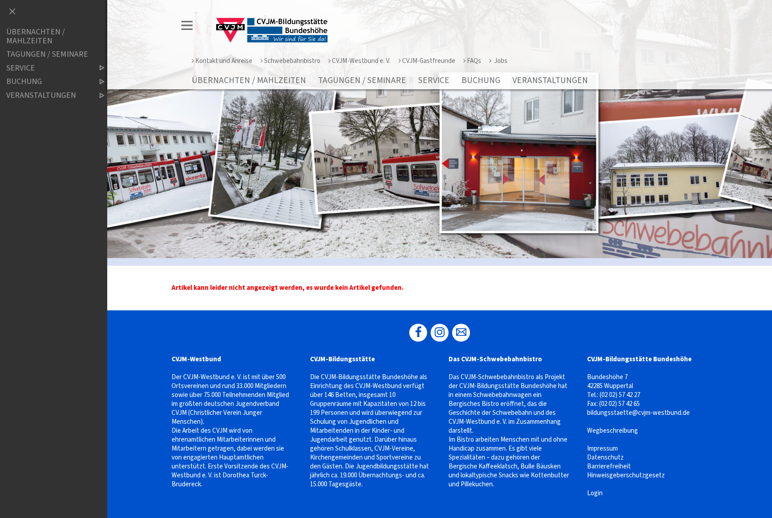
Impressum (602, 448)
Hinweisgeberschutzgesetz (626, 475)
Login (595, 493)
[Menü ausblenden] (12, 12)
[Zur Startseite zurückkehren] (269, 16)
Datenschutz (605, 457)
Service (433, 80)
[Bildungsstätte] (418, 333)
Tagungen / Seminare (362, 80)
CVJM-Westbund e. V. (361, 61)
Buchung (481, 80)
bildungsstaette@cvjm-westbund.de (638, 413)
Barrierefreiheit (609, 466)
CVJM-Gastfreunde (428, 61)
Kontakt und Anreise (223, 61)
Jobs (500, 61)
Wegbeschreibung (612, 430)
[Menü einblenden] (187, 27)
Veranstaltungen (550, 80)
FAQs (474, 61)
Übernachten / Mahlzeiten (249, 80)
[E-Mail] (461, 333)
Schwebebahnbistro (292, 61)
